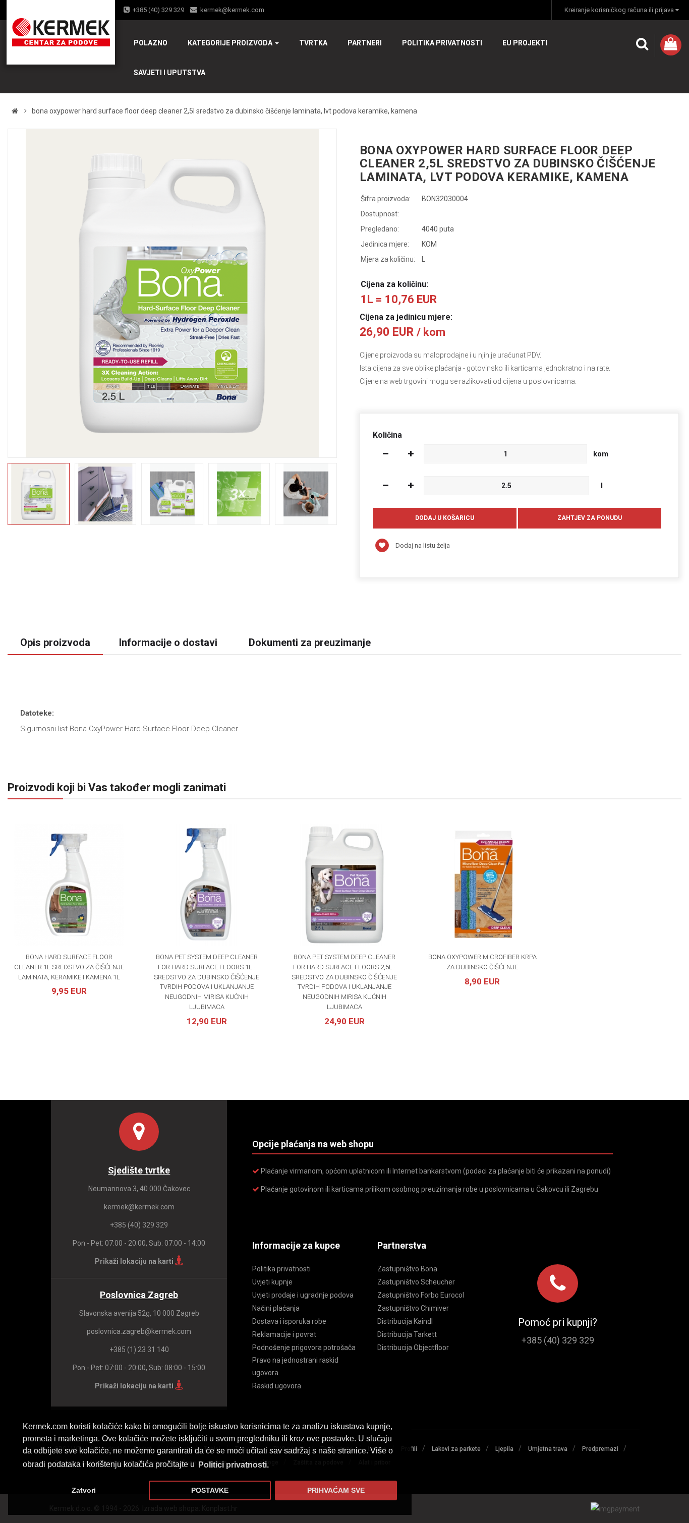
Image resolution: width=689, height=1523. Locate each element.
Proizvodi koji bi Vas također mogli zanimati (117, 787)
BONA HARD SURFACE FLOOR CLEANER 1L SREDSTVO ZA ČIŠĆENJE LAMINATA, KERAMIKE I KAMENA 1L (69, 967)
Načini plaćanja (276, 1308)
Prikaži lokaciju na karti (135, 1261)
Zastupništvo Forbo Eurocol (420, 1295)
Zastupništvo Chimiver (413, 1308)
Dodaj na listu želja (422, 545)
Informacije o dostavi (168, 642)
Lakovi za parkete (456, 1448)
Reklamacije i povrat (284, 1334)
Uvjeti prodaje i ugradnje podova (303, 1295)
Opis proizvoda (55, 642)
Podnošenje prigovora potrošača (304, 1347)
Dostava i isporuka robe (289, 1321)
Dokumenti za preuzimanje (310, 642)
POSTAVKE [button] (209, 1490)
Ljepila (504, 1448)
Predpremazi (600, 1448)
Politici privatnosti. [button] (233, 1464)
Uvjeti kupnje (272, 1282)
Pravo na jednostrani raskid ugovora (295, 1366)
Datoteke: (37, 713)
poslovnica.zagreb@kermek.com (139, 1331)
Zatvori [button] (84, 1490)
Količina (387, 435)
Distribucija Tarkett (407, 1334)
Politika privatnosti (281, 1269)
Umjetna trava (547, 1448)
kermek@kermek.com (232, 10)
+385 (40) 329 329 (158, 10)
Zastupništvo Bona (407, 1269)
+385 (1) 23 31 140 (139, 1349)
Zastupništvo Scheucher (416, 1282)
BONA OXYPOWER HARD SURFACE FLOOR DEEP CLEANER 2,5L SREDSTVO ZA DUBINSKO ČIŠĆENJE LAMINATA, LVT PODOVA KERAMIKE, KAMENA (224, 110)
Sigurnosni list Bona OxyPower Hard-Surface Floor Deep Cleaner (129, 728)
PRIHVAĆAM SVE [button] (336, 1490)
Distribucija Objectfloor (413, 1347)
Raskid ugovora (276, 1386)
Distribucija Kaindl (405, 1321)
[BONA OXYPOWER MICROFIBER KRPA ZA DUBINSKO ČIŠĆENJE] (482, 885)
